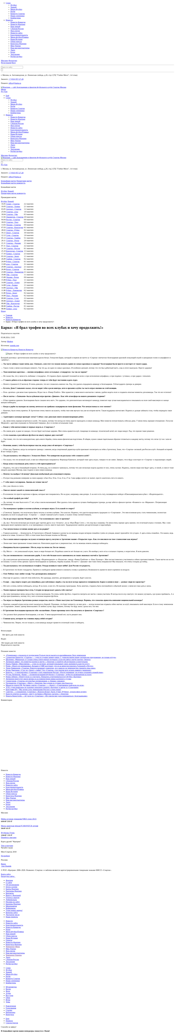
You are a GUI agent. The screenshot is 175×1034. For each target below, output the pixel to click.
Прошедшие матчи (24, 181)
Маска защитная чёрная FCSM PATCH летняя (19, 826)
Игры (8, 1000)
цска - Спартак (12, 264)
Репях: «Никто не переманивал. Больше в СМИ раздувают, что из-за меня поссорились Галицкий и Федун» (49, 666)
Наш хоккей (15, 26)
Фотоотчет (12, 61)
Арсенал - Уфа (12, 288)
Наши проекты (12, 917)
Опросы (9, 940)
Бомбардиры (15, 18)
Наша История (16, 39)
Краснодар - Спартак (14, 251)
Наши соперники (17, 16)
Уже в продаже (7, 846)
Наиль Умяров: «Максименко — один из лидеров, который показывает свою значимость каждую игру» (48, 664)
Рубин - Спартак (13, 262)
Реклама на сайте (13, 902)
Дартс (12, 50)
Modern (10, 341)
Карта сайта (6, 874)
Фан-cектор (15, 31)
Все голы (9, 995)
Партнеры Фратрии (14, 891)
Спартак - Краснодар (14, 227)
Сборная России (17, 29)
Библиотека (10, 1012)
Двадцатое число (13, 915)
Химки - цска (11, 309)
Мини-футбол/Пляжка (19, 37)
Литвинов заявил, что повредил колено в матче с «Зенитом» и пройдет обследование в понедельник (47, 662)
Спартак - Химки (13, 206)
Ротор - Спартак (12, 269)
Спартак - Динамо (13, 243)
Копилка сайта (12, 913)
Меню (3, 89)
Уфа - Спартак (12, 275)
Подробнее (5, 856)
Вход (14, 63)
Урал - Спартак (12, 246)
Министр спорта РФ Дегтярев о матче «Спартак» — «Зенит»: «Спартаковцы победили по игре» (45, 685)
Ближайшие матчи (8, 181)
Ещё (7, 96)
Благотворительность (19, 35)
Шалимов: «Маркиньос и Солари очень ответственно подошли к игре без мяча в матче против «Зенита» (48, 660)
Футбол (13, 5)
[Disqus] (87, 735)
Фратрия (9, 880)
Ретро (12, 52)
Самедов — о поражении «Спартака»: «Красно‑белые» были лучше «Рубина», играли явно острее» (46, 692)
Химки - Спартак (13, 254)
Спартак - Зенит (12, 256)
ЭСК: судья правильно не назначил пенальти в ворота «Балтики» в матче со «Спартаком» (42, 687)
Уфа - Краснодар (13, 303)
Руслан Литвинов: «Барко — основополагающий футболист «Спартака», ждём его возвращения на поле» (49, 675)
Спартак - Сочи (12, 298)
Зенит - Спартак (12, 233)
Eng (5, 92)
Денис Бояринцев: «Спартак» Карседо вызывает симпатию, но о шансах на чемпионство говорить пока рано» (51, 668)
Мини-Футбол (16, 9)
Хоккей (13, 7)
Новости (9, 20)
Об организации (12, 885)
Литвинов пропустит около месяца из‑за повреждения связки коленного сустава (38, 679)
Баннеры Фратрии (13, 904)
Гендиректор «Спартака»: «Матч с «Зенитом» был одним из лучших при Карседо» (39, 683)
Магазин (4, 61)
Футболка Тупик (8, 833)
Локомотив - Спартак (14, 217)
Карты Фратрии (12, 889)
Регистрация (6, 63)
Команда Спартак (17, 14)
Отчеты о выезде (12, 898)
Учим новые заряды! (14, 910)
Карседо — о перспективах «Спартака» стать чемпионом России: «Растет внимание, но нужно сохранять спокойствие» (54, 672)
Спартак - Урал (12, 222)
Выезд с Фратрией (13, 895)
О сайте (9, 883)
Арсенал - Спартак (13, 209)
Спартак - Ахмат (13, 282)
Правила (9, 1021)
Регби (12, 11)
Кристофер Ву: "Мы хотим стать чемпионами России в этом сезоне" (33, 690)
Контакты (10, 893)
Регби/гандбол (16, 57)
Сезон (8, 3)
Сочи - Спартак (12, 235)
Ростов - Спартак (13, 220)
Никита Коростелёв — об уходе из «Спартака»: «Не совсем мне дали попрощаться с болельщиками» (47, 696)
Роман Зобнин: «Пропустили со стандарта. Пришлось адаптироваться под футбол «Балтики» (44, 677)
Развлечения (11, 1006)
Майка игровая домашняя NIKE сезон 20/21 (19, 819)
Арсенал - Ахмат (13, 301)
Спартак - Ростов (13, 248)
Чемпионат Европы (14, 955)
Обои (8, 998)
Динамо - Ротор (12, 277)
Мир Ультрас (15, 46)
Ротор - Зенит (11, 293)
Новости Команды (17, 22)
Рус (2, 92)
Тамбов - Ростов (12, 306)
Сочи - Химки (12, 285)
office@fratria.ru (15, 83)
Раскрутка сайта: (8, 876)
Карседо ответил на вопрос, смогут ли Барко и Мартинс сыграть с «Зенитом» (37, 694)
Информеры (11, 908)
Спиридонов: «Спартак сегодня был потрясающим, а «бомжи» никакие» (35, 681)
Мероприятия (11, 906)
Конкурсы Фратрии (18, 44)
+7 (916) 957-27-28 (16, 79)
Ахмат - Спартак (13, 204)
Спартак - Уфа (12, 214)
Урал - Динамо (12, 296)
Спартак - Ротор (12, 241)
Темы (8, 1002)
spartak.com (14, 346)
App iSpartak (6, 866)
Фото (8, 991)
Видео (8, 989)
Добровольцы (11, 900)
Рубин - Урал (11, 280)
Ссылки (9, 1010)
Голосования (11, 1008)
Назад (3, 311)
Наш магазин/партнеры (20, 48)
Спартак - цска (12, 212)
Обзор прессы (16, 42)
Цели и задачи (11, 887)
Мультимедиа (11, 987)
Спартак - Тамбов (13, 238)
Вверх (3, 864)
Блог (8, 1019)
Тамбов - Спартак (13, 259)
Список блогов (12, 1023)
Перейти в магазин (8, 837)
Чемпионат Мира (13, 947)
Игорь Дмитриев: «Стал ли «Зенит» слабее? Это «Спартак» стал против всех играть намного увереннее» (48, 670)
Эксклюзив (15, 54)
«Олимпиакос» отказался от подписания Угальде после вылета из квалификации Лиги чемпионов (46, 655)
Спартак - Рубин (13, 230)
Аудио (8, 993)
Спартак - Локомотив (14, 272)
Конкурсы (10, 1015)
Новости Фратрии (17, 24)
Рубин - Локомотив (14, 290)
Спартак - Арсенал (13, 267)
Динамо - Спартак (13, 225)
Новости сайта (16, 33)
